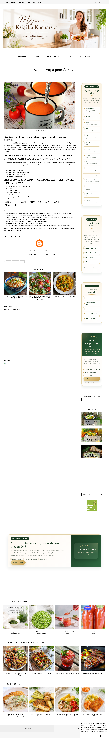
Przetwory (92, 201)
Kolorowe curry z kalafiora (64, 296)
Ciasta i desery (52, 56)
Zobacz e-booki (91, 379)
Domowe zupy (90, 257)
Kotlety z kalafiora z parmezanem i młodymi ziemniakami (41, 715)
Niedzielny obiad (92, 180)
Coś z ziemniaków (91, 313)
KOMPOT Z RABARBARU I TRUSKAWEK (67, 673)
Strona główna (24, 56)
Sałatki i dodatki (74, 56)
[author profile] (40, 243)
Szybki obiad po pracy (91, 303)
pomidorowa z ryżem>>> (15, 170)
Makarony (92, 169)
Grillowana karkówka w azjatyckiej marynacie (93, 674)
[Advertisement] (54, 585)
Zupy (63, 56)
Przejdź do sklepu (18, 562)
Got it (98, 736)
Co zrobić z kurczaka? (92, 298)
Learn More (91, 736)
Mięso (91, 123)
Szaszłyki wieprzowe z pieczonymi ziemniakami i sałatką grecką (15, 674)
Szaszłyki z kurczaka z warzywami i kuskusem (41, 674)
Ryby (92, 129)
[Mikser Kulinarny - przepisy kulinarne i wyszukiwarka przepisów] (92, 510)
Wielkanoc (90, 187)
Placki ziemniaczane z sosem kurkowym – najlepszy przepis (15, 715)
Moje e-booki (90, 262)
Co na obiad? (37, 56)
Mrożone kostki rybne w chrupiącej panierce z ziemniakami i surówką (93, 715)
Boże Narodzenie (92, 194)
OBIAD (8, 261)
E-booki (88, 56)
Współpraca (54, 61)
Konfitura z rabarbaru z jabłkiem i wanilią (67, 632)
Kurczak (92, 117)
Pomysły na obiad (91, 248)
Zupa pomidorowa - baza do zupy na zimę (93, 632)
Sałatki (92, 150)
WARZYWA (15, 261)
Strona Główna (10, 2)
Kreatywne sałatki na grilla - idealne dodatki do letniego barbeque (40, 297)
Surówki (91, 156)
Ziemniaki (91, 162)
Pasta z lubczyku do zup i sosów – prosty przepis (15, 632)
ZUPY (22, 261)
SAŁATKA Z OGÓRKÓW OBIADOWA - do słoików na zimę (91, 423)
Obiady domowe (90, 110)
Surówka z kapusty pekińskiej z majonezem (16, 297)
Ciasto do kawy (90, 309)
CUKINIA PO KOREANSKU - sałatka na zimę (92, 439)
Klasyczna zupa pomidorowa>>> (17, 176)
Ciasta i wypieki (92, 143)
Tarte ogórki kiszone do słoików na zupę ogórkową (41, 632)
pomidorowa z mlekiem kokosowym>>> (19, 172)
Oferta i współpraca (34, 2)
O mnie (21, 2)
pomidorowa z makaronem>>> (16, 174)
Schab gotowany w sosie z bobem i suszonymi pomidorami (67, 715)
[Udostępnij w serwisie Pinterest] (19, 237)
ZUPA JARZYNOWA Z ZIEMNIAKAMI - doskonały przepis (91, 455)
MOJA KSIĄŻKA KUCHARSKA (19, 736)
